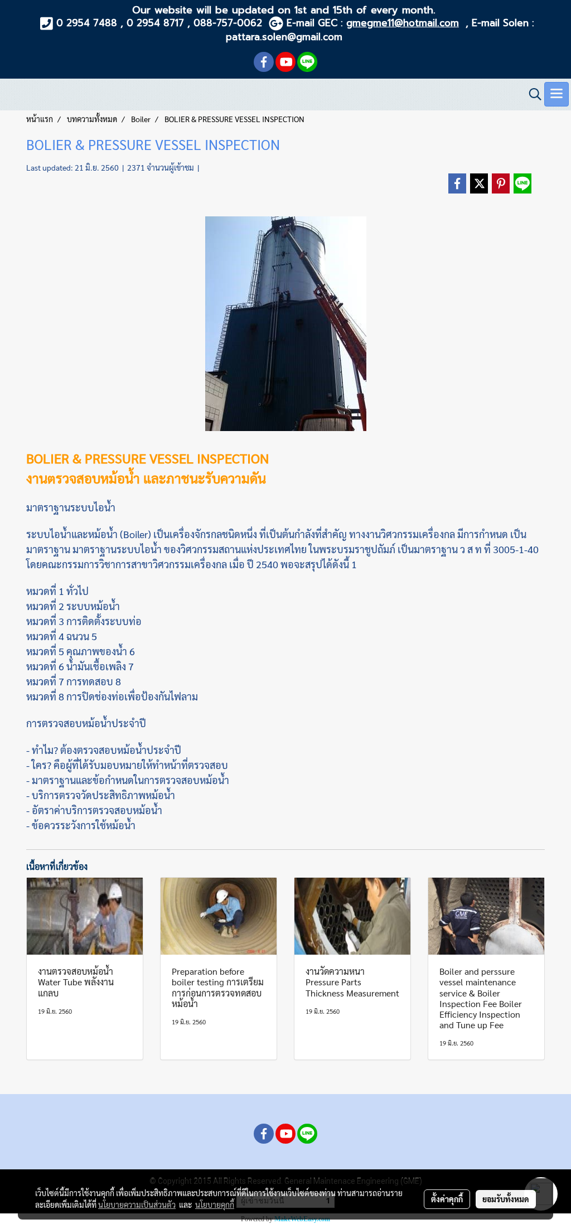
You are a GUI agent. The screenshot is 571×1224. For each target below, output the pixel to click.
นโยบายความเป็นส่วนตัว (137, 1204)
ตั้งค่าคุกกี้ (447, 1199)
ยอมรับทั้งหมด (505, 1199)
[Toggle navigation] (556, 94)
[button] (531, 94)
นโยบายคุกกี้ (214, 1204)
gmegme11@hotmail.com (402, 23)
